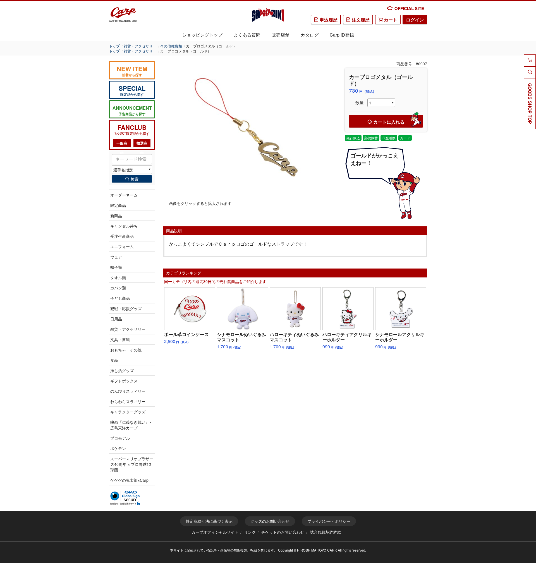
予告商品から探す (132, 110)
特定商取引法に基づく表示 (209, 521)
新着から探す (132, 70)
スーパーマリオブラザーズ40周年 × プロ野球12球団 (131, 464)
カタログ (310, 35)
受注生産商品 (122, 236)
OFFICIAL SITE (409, 8)
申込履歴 (328, 19)
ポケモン (118, 448)
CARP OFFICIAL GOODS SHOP (123, 21)
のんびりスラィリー (127, 391)
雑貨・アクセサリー (140, 46)
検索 (134, 179)
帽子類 (116, 267)
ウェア (116, 257)
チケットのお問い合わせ (282, 532)
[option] (249, 131)
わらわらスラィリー (127, 401)
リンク (250, 532)
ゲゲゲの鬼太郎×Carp (129, 480)
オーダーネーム (124, 195)
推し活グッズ (122, 370)
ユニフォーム (122, 246)
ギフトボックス (124, 381)
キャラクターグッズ (127, 412)
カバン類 (118, 288)
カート (390, 19)
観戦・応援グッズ (126, 308)
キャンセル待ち (124, 226)
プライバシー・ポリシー (328, 521)
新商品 (116, 215)
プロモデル (120, 438)
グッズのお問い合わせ (269, 521)
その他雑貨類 (171, 46)
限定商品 (118, 205)
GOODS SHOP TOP (530, 103)
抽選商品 (142, 144)
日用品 (116, 319)
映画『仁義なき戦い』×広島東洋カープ (131, 424)
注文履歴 (360, 19)
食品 (114, 360)
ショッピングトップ (202, 35)
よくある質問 (247, 35)
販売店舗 (280, 35)
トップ (114, 46)
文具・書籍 (120, 339)
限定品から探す (132, 90)
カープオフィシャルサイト (215, 532)
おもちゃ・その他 (126, 350)
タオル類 (118, 277)
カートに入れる (389, 122)
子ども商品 (120, 298)
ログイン (415, 19)
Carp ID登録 (342, 35)
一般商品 (121, 144)
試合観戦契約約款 (325, 532)
